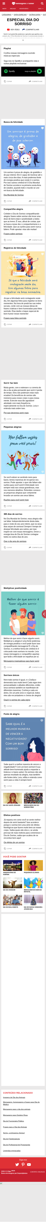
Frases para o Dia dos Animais (15, 1127)
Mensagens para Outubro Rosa (15, 1115)
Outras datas (34, 15)
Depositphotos (22, 1173)
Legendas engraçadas (11, 1151)
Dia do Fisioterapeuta (11, 1139)
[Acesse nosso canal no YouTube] (29, 1164)
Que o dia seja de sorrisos (15, 541)
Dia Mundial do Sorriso (14, 195)
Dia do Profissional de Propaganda (16, 1145)
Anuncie (41, 1172)
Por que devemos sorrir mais (16, 413)
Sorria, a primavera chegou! (14, 1133)
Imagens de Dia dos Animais (14, 1097)
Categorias (6, 15)
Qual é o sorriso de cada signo (17, 700)
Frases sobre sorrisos (13, 234)
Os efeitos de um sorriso (14, 842)
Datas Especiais (20, 15)
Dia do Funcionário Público (13, 1121)
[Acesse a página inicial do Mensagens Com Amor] (23, 3)
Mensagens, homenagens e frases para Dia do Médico (21, 1103)
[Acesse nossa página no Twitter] (17, 1164)
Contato (33, 1172)
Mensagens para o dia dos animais (16, 1109)
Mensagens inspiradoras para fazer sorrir (21, 661)
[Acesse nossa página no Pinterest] (23, 1164)
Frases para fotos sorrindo (15, 318)
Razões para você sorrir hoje (16, 500)
